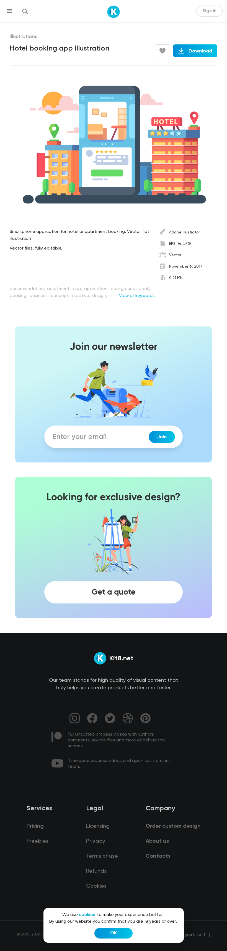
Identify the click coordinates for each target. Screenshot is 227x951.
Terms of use (102, 856)
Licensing (98, 826)
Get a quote (113, 592)
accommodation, (28, 289)
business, (40, 296)
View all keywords (137, 296)
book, (144, 289)
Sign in (209, 11)
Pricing (35, 826)
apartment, (59, 289)
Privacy (95, 841)
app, (78, 289)
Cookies (96, 886)
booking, (19, 296)
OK (113, 933)
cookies (87, 915)
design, (100, 296)
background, (124, 289)
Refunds (96, 871)
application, (97, 289)
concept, (61, 296)
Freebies (37, 841)
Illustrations (23, 36)
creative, (81, 296)
